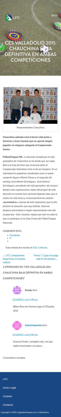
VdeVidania (44, 412)
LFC (16, 18)
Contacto (8, 404)
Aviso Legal (9, 387)
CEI (35, 247)
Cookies (7, 396)
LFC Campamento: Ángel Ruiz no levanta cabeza (14, 259)
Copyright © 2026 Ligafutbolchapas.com (19, 412)
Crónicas (42, 247)
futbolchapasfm (33, 325)
